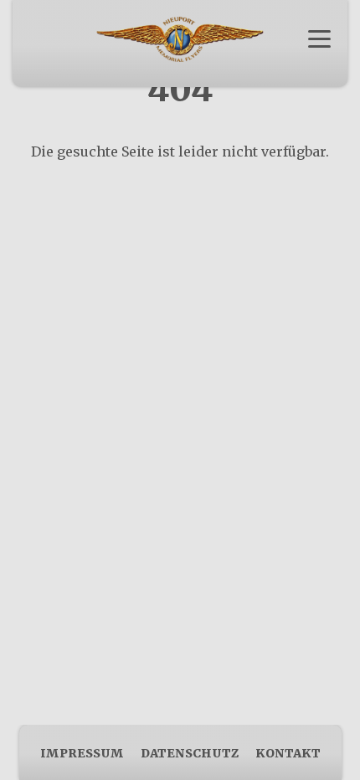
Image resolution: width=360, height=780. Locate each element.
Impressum (82, 753)
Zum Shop (180, 66)
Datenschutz (190, 753)
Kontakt (288, 753)
